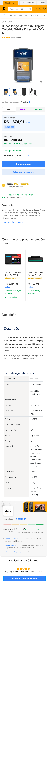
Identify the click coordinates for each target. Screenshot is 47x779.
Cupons (13, 15)
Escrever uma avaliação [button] (24, 578)
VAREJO (9, 109)
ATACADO (23, 109)
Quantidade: (8, 155)
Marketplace (10, 3)
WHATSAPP (38, 109)
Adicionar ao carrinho (23, 172)
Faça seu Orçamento (28, 15)
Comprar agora (23, 164)
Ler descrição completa (12, 222)
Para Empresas (28, 3)
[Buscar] (30, 9)
